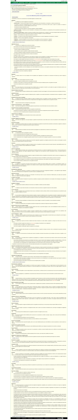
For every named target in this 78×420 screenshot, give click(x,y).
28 (12, 304)
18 (12, 203)
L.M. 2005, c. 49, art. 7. (15, 217)
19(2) (13, 210)
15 (12, 190)
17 (12, 200)
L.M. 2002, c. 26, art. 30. (15, 167)
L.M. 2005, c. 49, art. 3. (15, 72)
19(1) (13, 206)
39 (12, 372)
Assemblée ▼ (63, 2)
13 (12, 184)
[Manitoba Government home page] (60, 418)
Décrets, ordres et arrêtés (50, 2)
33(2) (13, 336)
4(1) (12, 79)
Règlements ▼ (31, 2)
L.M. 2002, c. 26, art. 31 (15, 181)
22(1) (13, 233)
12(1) (13, 174)
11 (12, 170)
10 (12, 163)
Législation (15, 2)
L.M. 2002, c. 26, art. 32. (15, 361)
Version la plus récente (15, 11)
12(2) (13, 178)
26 (12, 293)
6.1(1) (13, 105)
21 (12, 229)
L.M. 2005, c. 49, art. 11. (15, 381)
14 (12, 187)
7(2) (12, 132)
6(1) (12, 94)
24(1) (13, 270)
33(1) (13, 333)
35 (12, 345)
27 (12, 297)
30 (12, 311)
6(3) (12, 102)
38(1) (13, 364)
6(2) (12, 98)
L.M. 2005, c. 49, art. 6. (22, 181)
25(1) (13, 278)
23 (12, 265)
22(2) (13, 237)
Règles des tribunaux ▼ (40, 2)
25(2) (13, 283)
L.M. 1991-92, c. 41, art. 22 (15, 290)
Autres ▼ (58, 2)
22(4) (13, 256)
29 (12, 307)
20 (12, 220)
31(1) (13, 314)
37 (12, 353)
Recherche (21, 2)
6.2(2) (13, 123)
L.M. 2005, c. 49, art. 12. (22, 416)
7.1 (12, 144)
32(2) (13, 329)
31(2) (13, 321)
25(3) (13, 286)
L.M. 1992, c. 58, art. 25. (15, 301)
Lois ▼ (26, 2)
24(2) (13, 273)
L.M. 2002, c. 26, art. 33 (15, 416)
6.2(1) (13, 119)
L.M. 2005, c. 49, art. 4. (15, 116)
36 (12, 349)
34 (12, 341)
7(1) (12, 129)
